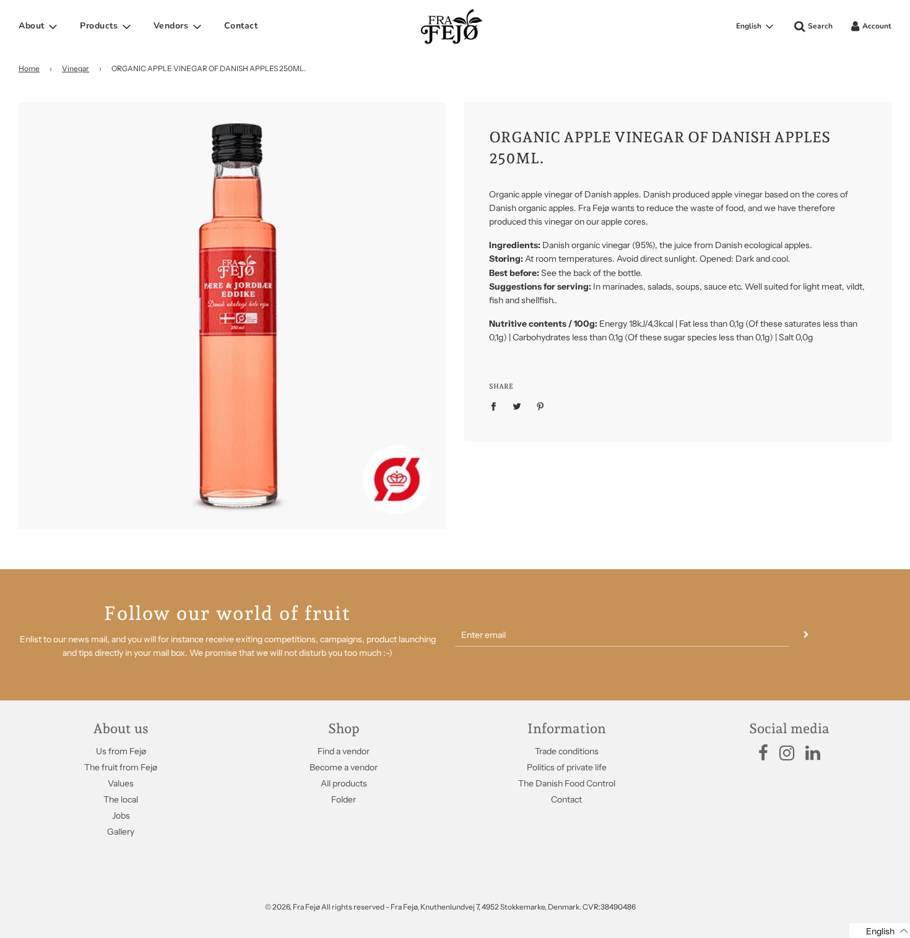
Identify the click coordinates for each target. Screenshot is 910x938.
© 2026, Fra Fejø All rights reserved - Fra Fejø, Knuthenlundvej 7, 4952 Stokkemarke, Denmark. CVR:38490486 (450, 906)
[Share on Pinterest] (541, 405)
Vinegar (75, 68)
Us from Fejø (121, 751)
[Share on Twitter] (517, 405)
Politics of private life (567, 767)
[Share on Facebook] (497, 405)
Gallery (120, 831)
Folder (343, 799)
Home (29, 68)
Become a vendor (344, 767)
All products (344, 783)
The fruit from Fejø (120, 767)
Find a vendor (344, 751)
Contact (241, 26)
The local (120, 799)
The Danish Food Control (566, 783)
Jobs (121, 815)
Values (121, 783)
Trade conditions (567, 751)
